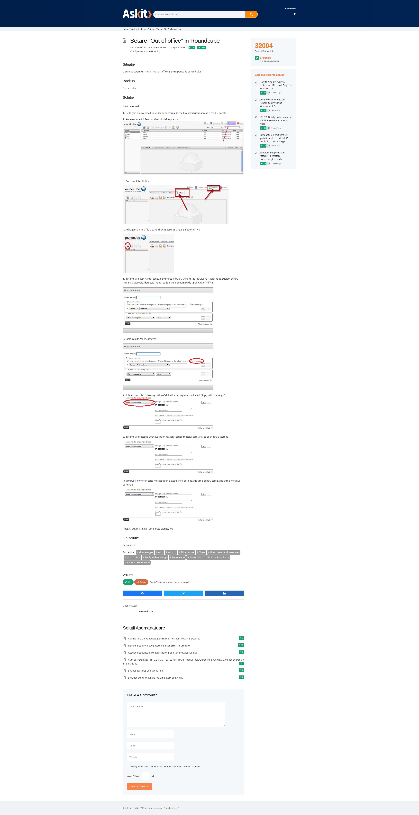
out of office (133, 557)
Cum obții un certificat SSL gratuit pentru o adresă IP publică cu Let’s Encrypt (274, 138)
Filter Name (187, 552)
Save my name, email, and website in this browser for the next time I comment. (165, 766)
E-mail (144, 29)
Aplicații (135, 29)
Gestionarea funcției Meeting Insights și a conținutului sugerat (162, 652)
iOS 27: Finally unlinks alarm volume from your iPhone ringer (275, 120)
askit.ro (172, 552)
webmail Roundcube (138, 562)
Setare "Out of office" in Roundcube (209, 557)
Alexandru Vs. (160, 47)
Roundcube (178, 557)
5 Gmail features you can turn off (146, 670)
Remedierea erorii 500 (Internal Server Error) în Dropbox (159, 645)
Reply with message (156, 557)
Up (129, 582)
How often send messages (224, 552)
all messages (146, 552)
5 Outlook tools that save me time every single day (155, 677)
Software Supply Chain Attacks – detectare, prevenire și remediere (272, 156)
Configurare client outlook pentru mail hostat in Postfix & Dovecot (164, 638)
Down (142, 582)
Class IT (175, 808)
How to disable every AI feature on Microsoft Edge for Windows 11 (276, 85)
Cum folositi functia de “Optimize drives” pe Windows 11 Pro (272, 103)
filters (202, 552)
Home (125, 29)
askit (160, 552)
